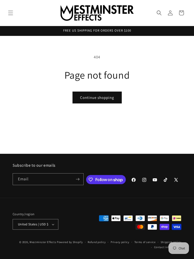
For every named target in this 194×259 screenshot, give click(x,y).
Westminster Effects (43, 242)
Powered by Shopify (70, 242)
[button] (10, 12)
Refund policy (97, 242)
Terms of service (145, 242)
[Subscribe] (77, 179)
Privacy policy (120, 242)
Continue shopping (97, 97)
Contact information (167, 247)
